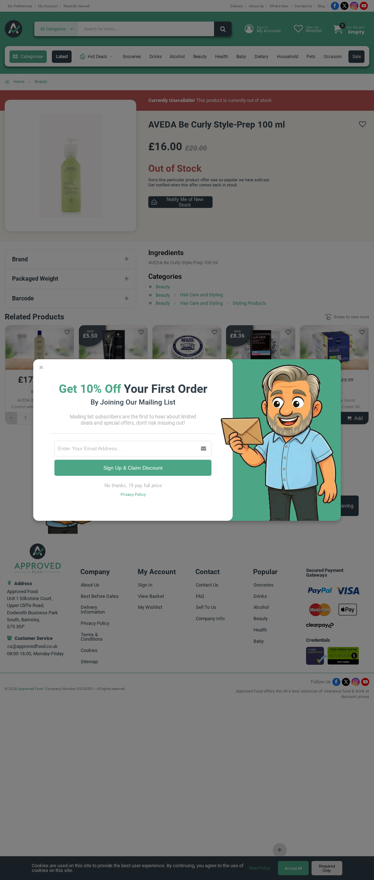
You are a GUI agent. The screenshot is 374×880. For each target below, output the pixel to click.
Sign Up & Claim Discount (133, 468)
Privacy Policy (133, 495)
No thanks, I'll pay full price (133, 485)
